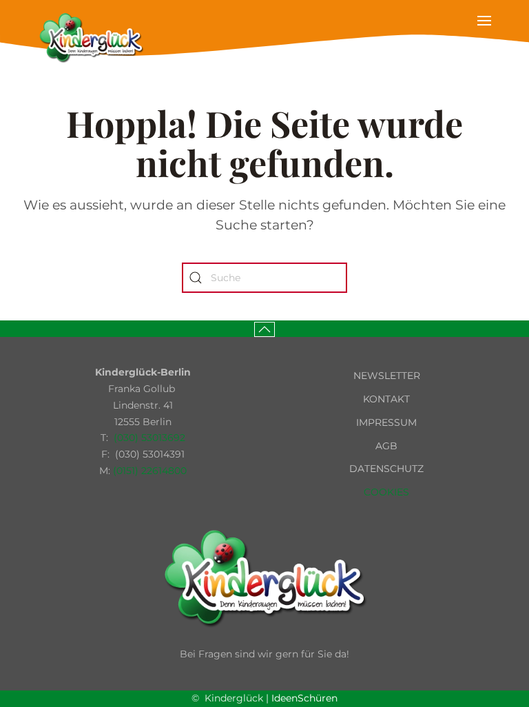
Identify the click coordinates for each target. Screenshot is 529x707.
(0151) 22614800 (150, 470)
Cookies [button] (386, 492)
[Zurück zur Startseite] (91, 37)
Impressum (386, 422)
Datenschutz (386, 468)
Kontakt (386, 399)
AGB (386, 446)
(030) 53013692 (149, 437)
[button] (484, 37)
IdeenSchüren (304, 698)
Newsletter (386, 375)
